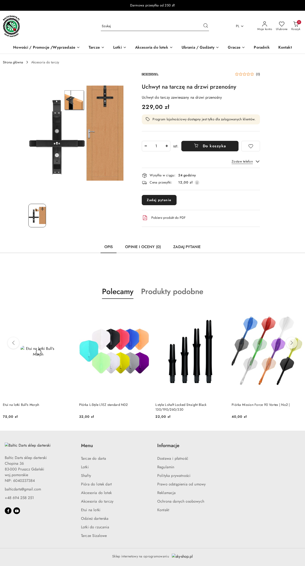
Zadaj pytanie (159, 200)
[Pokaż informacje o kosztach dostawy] (197, 182)
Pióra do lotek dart (96, 484)
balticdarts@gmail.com (23, 489)
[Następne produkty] (291, 343)
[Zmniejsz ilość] (145, 146)
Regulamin (165, 467)
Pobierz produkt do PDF (168, 217)
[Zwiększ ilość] (166, 146)
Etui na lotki (90, 510)
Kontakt (163, 510)
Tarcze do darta (93, 458)
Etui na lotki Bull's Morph (21, 404)
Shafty (86, 475)
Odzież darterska (95, 518)
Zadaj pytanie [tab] (187, 247)
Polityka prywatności (173, 475)
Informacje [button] (168, 445)
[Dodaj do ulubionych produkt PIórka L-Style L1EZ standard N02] (144, 310)
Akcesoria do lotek (96, 492)
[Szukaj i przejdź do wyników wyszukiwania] (205, 26)
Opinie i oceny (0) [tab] (143, 247)
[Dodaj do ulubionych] (250, 146)
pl (237, 26)
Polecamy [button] (117, 291)
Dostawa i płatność (172, 458)
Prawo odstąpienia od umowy (181, 484)
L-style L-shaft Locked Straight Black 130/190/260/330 (180, 407)
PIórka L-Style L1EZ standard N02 (103, 404)
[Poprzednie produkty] (13, 343)
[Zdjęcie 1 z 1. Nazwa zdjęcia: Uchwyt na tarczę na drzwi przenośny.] (37, 215)
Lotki (85, 467)
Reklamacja (166, 492)
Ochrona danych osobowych (180, 501)
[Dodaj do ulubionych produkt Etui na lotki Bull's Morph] (67, 310)
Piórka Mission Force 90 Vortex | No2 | (261, 404)
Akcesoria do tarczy (97, 501)
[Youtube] (16, 510)
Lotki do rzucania (95, 527)
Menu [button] (87, 445)
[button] (247, 74)
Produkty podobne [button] (172, 291)
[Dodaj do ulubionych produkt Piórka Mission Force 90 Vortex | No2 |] (296, 310)
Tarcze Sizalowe (94, 535)
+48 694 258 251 (19, 497)
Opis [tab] (108, 247)
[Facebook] (8, 510)
